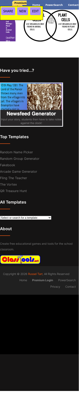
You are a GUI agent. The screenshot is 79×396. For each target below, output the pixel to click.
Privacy (55, 286)
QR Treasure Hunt (13, 191)
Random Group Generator (19, 159)
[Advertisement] (39, 323)
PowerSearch (54, 5)
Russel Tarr (35, 274)
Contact (70, 286)
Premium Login (19, 4)
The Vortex (8, 184)
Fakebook (7, 165)
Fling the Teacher (13, 178)
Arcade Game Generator (18, 171)
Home (36, 5)
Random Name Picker (16, 152)
